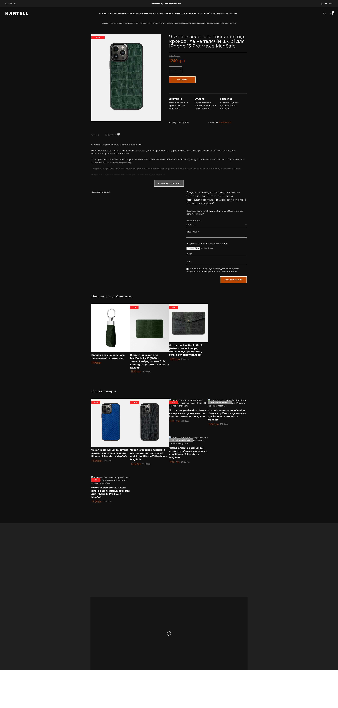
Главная (105, 23)
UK (14, 3)
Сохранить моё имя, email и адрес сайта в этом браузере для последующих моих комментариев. (212, 270)
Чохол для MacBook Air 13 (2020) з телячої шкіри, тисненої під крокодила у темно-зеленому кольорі (185, 350)
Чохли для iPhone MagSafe (122, 23)
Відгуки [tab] (112, 134)
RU (10, 3)
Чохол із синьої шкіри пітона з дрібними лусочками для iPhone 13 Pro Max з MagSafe (109, 453)
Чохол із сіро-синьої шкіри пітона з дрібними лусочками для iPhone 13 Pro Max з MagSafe (110, 492)
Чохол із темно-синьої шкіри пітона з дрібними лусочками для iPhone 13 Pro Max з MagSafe (227, 415)
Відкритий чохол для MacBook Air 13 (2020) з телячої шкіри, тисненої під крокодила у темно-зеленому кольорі (149, 361)
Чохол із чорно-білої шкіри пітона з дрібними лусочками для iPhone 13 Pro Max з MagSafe (188, 452)
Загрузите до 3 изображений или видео (207, 243)
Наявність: (213, 122)
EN (6, 3)
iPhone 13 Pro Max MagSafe (147, 23)
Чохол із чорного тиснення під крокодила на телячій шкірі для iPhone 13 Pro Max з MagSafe (148, 454)
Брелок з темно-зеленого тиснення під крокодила (108, 357)
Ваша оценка (193, 220)
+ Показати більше (169, 183)
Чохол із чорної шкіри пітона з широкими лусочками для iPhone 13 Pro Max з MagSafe (187, 413)
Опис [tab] (95, 134)
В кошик (182, 80)
